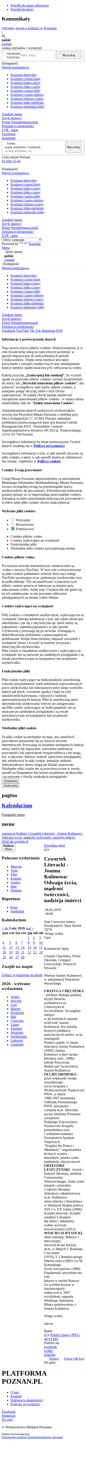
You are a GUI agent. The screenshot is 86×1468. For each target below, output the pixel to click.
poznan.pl (8, 833)
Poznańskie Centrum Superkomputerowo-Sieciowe (32, 1437)
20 (17, 952)
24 (41, 952)
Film (14, 874)
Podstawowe (25, 529)
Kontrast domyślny (24, 75)
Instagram (8, 138)
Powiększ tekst (54, 845)
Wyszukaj (68, 55)
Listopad (17, 1040)
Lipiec (15, 1025)
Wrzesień (17, 1032)
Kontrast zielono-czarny (27, 99)
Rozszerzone (25, 524)
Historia (16, 890)
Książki (16, 878)
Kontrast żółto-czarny (26, 87)
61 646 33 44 (11, 161)
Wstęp (15, 997)
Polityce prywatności (49, 446)
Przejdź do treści (22, 9)
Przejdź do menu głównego (30, 5)
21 (22, 952)
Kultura (21, 833)
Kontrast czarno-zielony (27, 95)
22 (29, 952)
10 (41, 942)
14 (22, 947)
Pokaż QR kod (74, 1358)
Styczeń (16, 1001)
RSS (59, 331)
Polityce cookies (49, 461)
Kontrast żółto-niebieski (27, 103)
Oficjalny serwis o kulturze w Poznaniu (29, 28)
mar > (30, 928)
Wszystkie (23, 520)
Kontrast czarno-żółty (26, 91)
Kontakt (16, 1396)
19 (11, 952)
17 (41, 947)
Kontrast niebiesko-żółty (28, 106)
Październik (19, 1036)
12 (11, 947)
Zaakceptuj (11, 785)
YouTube (22, 331)
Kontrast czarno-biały (26, 79)
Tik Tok (35, 331)
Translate (34, 244)
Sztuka (15, 882)
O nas (15, 1392)
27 (17, 957)
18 (4, 952)
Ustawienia (10, 781)
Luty (14, 1005)
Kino (14, 907)
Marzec (16, 1009)
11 (4, 947)
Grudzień (17, 1044)
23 (35, 952)
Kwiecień (17, 1013)
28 (22, 957)
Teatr (14, 870)
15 (29, 947)
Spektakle (17, 911)
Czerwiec (17, 1021)
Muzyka (16, 866)
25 (4, 957)
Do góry (50, 1362)
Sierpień (16, 1028)
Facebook (8, 134)
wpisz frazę (17, 55)
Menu (6, 248)
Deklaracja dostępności (27, 1400)
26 (11, 957)
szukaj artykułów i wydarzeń (22, 147)
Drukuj (54, 1358)
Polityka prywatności (25, 1404)
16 (35, 947)
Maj (13, 1017)
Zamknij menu (12, 114)
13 (17, 947)
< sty (5, 928)
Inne (14, 886)
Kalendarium (17, 805)
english (7, 44)
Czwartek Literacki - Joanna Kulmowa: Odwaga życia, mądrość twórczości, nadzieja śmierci (42, 835)
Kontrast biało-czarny (26, 83)
